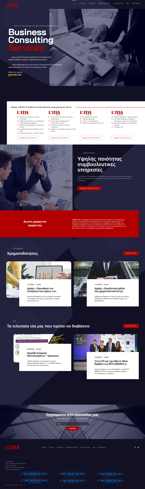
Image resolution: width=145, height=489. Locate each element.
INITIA (39, 284)
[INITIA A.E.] (12, 5)
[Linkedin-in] (138, 447)
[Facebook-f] (135, 447)
